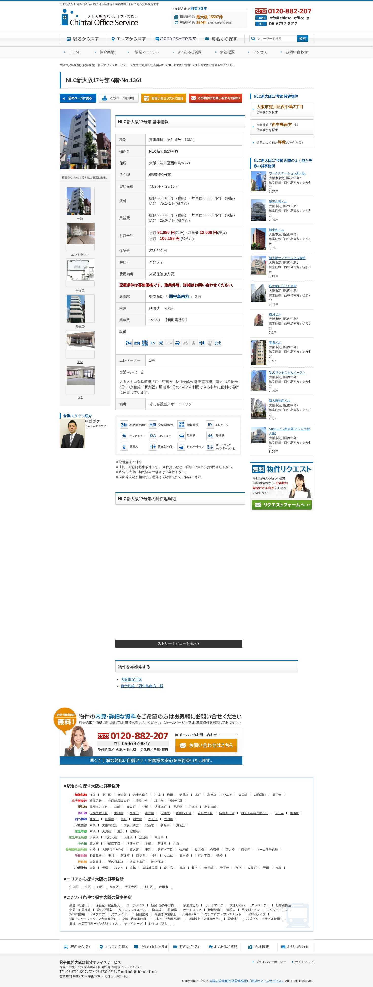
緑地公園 (176, 801)
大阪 (93, 868)
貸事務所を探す (280, 109)
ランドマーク (214, 905)
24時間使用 (77, 914)
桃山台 (158, 801)
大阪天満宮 (131, 825)
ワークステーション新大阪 (287, 173)
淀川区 (148, 887)
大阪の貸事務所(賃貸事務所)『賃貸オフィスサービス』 (246, 981)
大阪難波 (96, 862)
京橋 (93, 825)
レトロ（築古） (159, 923)
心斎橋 (211, 795)
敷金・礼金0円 (79, 905)
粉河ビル (275, 314)
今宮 (238, 868)
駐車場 (156, 910)
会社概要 (227, 52)
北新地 (149, 825)
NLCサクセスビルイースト (287, 372)
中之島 (159, 837)
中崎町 (118, 813)
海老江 (180, 825)
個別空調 (142, 914)
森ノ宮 (94, 843)
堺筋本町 (161, 807)
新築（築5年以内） (164, 905)
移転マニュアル (145, 52)
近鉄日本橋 (115, 862)
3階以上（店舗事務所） (205, 919)
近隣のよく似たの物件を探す (280, 142)
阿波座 (162, 843)
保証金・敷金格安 (108, 905)
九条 (176, 843)
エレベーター (260, 905)
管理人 (230, 910)
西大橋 (230, 849)
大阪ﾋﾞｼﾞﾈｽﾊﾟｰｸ (112, 849)
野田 (266, 868)
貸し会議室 (104, 910)
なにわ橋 (111, 837)
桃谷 (195, 868)
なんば (227, 795)
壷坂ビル (275, 342)
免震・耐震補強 (80, 910)
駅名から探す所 (78, 946)
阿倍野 (294, 813)
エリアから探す (129, 38)
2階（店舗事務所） (136, 919)
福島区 (114, 887)
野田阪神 (96, 855)
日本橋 (193, 807)
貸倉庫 (232, 919)
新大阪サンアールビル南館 (287, 258)
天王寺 (276, 795)
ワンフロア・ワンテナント (223, 914)
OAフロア (98, 914)
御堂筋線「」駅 (142, 686)
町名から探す (221, 38)
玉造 (148, 849)
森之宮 (134, 849)
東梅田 (134, 813)
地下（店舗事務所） (169, 919)
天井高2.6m (190, 914)
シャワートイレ (277, 910)
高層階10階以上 (165, 914)
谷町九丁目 (226, 813)
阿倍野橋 (157, 862)
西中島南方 (140, 795)
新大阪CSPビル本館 (283, 286)
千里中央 (142, 801)
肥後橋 (109, 819)
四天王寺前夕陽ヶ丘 (254, 813)
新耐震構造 (283, 905)
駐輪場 (172, 910)
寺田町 (208, 868)
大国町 (242, 795)
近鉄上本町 (137, 862)
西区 (100, 887)
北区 (88, 887)
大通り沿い (237, 905)
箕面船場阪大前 (118, 801)
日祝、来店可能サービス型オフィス (93, 923)
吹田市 (163, 887)
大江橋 (128, 837)
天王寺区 (131, 887)
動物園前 (260, 795)
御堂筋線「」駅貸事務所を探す (277, 127)
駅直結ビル (191, 905)
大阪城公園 (150, 868)
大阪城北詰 (109, 825)
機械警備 (214, 910)
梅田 (170, 795)
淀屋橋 (184, 795)
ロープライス (135, 905)
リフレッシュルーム (132, 910)
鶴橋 (219, 855)
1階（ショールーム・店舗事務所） (93, 919)
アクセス (260, 52)
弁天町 (252, 868)
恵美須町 (210, 807)
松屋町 (183, 849)
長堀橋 (177, 807)
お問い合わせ (294, 52)
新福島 (165, 825)
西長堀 (245, 849)
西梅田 (94, 819)
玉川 (111, 855)
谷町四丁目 (183, 813)
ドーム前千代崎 (267, 849)
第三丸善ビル (278, 201)
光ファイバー (120, 914)
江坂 (93, 795)
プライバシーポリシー (271, 962)
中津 (158, 795)
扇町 (117, 807)
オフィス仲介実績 (106, 52)
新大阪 (122, 795)
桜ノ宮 (119, 868)
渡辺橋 (143, 837)
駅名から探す (83, 38)
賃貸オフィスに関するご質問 (189, 52)
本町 (198, 795)
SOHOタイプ (257, 914)
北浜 (145, 807)
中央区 (73, 887)
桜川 (154, 855)
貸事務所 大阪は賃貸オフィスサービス (90, 962)
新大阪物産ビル (279, 400)
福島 (279, 868)
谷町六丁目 (205, 813)
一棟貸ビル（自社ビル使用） (263, 919)
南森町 (131, 807)
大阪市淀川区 (131, 679)
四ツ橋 (137, 819)
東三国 (106, 795)
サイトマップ (304, 962)
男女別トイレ (251, 910)
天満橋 (165, 813)
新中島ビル (276, 230)
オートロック (192, 910)
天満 (105, 868)
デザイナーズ (133, 923)
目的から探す (175, 38)
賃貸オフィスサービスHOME (75, 52)
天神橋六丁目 (99, 807)
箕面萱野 (96, 801)
